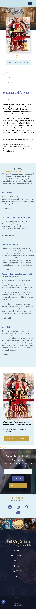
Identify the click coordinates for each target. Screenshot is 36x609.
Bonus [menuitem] (17, 566)
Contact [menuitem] (17, 571)
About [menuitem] (17, 561)
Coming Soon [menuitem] (17, 555)
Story (7, 72)
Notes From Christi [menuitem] (17, 581)
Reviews (8, 77)
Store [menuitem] (17, 576)
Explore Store (18, 486)
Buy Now (8, 82)
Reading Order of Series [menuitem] (17, 585)
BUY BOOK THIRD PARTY (18, 63)
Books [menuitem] (17, 550)
